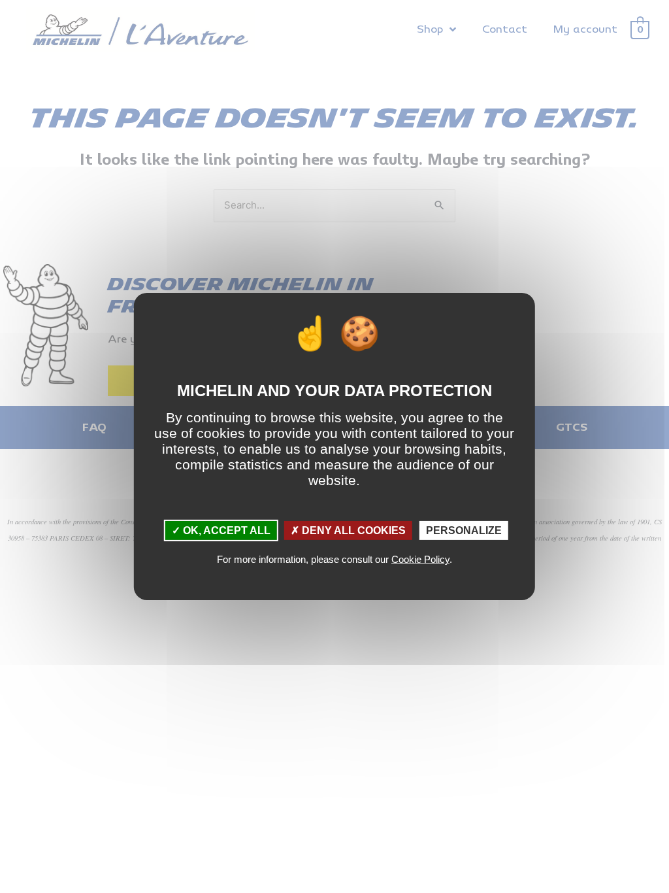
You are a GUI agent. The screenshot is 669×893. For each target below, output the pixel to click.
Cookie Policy (420, 559)
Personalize (464, 530)
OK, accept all (225, 530)
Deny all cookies (352, 530)
